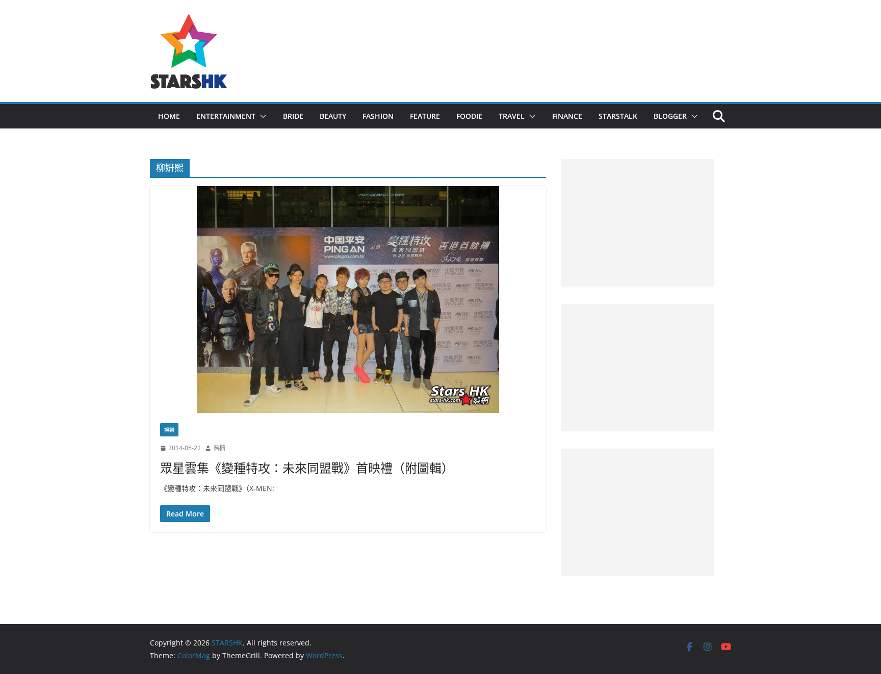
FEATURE (425, 116)
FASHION (378, 116)
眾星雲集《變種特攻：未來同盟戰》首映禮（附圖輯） (307, 467)
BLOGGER (670, 116)
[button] (261, 116)
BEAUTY (333, 116)
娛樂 (169, 429)
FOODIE (469, 116)
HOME (169, 116)
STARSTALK (618, 116)
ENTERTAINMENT (225, 116)
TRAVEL (512, 116)
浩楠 (219, 448)
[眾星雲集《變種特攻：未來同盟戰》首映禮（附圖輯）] (348, 299)
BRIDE (293, 116)
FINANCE (567, 116)
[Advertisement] (637, 223)
